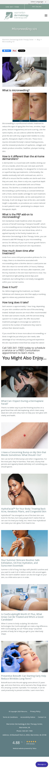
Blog (38, 40)
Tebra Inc (24, 711)
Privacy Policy (35, 711)
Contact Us (42, 717)
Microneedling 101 (8, 42)
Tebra (34, 748)
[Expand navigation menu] (46, 15)
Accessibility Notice (28, 717)
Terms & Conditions (10, 717)
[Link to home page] (21, 15)
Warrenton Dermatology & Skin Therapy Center (18, 40)
